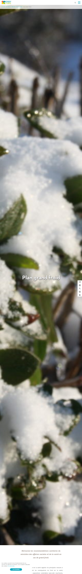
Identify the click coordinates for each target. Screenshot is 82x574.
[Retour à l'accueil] (6, 3)
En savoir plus (11, 566)
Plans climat (19, 6)
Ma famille (8, 6)
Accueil (3, 6)
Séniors (13, 6)
